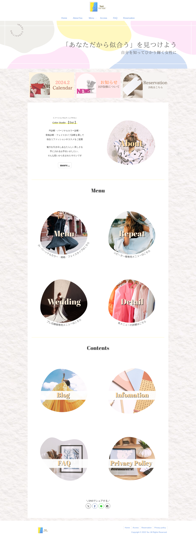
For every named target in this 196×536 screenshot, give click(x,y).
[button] (107, 506)
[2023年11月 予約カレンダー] (51, 85)
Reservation (146, 528)
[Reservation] (144, 85)
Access (136, 528)
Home (127, 528)
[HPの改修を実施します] (98, 85)
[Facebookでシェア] (94, 506)
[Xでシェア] (88, 506)
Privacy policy (160, 528)
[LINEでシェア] (101, 506)
